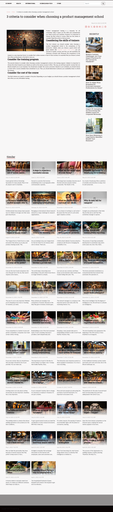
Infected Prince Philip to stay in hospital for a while (43, 472)
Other (59, 3)
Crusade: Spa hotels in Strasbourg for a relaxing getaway (94, 172)
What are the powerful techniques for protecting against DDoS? (69, 232)
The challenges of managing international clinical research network (44, 202)
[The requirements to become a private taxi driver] (43, 258)
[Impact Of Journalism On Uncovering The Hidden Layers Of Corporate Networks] (94, 99)
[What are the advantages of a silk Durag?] (69, 168)
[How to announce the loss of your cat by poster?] (18, 258)
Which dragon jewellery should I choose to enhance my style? (17, 382)
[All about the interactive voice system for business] (69, 348)
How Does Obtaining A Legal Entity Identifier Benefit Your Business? (94, 138)
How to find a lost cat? (68, 260)
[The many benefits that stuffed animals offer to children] (18, 198)
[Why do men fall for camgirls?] (94, 198)
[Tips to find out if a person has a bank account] (18, 438)
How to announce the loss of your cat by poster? (18, 261)
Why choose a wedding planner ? (94, 441)
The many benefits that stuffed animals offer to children (17, 202)
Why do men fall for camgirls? (92, 201)
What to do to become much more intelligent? (94, 291)
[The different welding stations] (18, 408)
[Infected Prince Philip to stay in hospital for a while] (43, 468)
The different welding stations (16, 411)
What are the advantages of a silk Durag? (69, 171)
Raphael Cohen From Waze (66, 49)
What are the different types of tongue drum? (17, 231)
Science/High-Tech (46, 3)
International (30, 3)
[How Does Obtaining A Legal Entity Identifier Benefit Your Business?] (94, 125)
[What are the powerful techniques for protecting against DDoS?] (69, 228)
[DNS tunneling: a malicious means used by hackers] (43, 438)
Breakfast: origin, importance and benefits (94, 321)
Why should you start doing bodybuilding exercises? (42, 352)
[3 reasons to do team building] (18, 318)
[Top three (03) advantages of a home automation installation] (94, 258)
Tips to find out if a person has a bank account (18, 441)
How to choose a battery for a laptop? (43, 381)
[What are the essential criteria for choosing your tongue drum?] (43, 228)
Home (8, 12)
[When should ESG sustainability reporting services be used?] (94, 228)
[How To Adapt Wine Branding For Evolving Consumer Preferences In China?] (94, 73)
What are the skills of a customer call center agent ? (68, 202)
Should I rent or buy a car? (18, 290)
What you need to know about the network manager (68, 292)
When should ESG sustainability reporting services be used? (94, 232)
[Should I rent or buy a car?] (18, 288)
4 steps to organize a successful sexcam (41, 171)
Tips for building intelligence (65, 441)
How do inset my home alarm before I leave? (17, 351)
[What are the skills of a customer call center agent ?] (69, 198)
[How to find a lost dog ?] (43, 288)
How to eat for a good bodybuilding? (67, 321)
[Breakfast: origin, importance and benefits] (94, 318)
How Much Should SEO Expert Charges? (94, 411)
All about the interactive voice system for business (69, 351)
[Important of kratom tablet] (18, 468)
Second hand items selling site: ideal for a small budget (95, 382)
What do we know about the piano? (43, 411)
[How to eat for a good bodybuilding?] (69, 318)
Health (18, 3)
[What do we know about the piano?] (43, 408)
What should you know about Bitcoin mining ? (94, 351)
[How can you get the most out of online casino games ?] (18, 168)
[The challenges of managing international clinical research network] (43, 198)
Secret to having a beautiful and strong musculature (41, 322)
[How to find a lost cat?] (69, 258)
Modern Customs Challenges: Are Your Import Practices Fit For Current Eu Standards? (93, 57)
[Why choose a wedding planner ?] (94, 438)
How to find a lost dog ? (43, 290)
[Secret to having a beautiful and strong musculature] (43, 318)
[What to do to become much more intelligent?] (94, 288)
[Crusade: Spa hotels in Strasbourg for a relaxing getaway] (94, 168)
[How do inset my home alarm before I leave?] (18, 348)
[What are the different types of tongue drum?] (18, 228)
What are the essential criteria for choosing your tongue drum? (44, 232)
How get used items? (67, 380)
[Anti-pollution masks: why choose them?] (69, 408)
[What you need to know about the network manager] (69, 288)
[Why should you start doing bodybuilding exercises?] (43, 348)
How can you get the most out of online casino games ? (18, 172)
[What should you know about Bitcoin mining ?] (94, 348)
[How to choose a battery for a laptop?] (43, 378)
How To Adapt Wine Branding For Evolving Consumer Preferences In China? (94, 85)
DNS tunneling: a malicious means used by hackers (43, 442)
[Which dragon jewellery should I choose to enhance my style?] (18, 378)
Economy (9, 3)
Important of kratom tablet (16, 471)
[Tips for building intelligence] (69, 438)
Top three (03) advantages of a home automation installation (95, 262)
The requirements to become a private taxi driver (42, 262)
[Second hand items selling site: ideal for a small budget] (94, 378)
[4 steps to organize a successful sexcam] (43, 168)
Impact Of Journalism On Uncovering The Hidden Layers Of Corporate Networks (94, 111)
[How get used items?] (69, 378)
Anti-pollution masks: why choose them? (67, 411)
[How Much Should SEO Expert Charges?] (94, 408)
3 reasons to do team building (16, 321)
